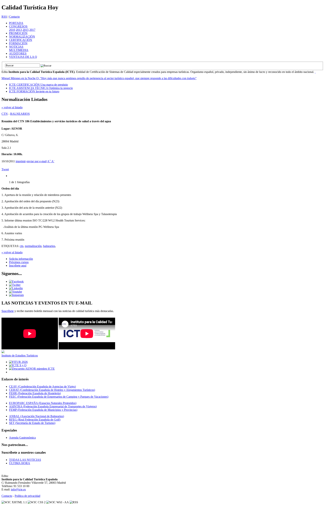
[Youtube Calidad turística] (15, 291)
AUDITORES (18, 53)
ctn (21, 246)
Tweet (5, 169)
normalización (33, 246)
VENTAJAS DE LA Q (23, 56)
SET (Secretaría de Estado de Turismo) (32, 423)
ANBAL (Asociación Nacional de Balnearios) (36, 416)
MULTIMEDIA (18, 50)
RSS (4, 16)
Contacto (14, 16)
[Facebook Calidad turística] (16, 281)
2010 (12, 29)
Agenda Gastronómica (22, 437)
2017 (32, 29)
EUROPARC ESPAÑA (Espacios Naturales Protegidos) (42, 403)
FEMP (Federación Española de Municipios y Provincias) (43, 409)
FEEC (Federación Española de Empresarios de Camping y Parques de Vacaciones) (58, 396)
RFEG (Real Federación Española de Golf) (34, 419)
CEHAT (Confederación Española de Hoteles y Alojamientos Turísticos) (52, 389)
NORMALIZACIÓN (22, 36)
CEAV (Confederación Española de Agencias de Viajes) (42, 386)
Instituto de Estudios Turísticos (20, 355)
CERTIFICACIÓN (20, 40)
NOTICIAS (16, 46)
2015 (26, 29)
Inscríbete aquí (17, 265)
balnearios (49, 246)
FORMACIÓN (18, 43)
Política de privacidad (27, 495)
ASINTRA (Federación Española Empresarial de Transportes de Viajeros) (53, 406)
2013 (19, 29)
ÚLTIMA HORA (19, 463)
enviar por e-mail (37, 161)
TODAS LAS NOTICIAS (25, 459)
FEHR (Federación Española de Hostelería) (35, 393)
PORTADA (16, 23)
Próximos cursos (19, 262)
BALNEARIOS (20, 113)
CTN (5, 113)
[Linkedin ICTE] (16, 288)
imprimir (21, 161)
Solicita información (21, 258)
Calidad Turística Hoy (30, 7)
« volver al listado (12, 107)
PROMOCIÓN (18, 33)
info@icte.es (18, 489)
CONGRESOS (18, 26)
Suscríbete (8, 311)
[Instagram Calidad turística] (16, 295)
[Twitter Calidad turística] (15, 284)
